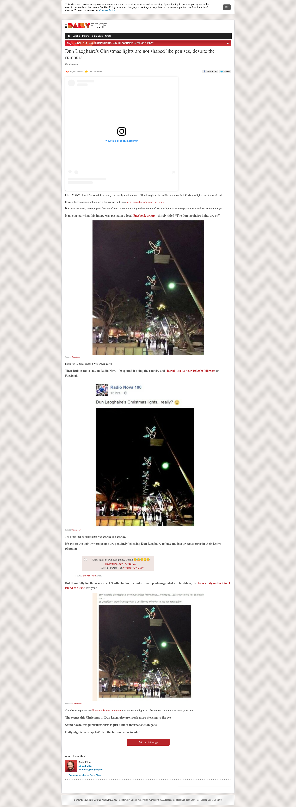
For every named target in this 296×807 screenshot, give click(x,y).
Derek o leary (89, 576)
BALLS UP (82, 43)
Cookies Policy (107, 10)
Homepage (68, 36)
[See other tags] (228, 43)
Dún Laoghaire (124, 43)
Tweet (227, 71)
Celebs (76, 36)
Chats (108, 36)
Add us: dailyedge (148, 742)
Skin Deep (97, 36)
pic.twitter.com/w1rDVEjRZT (121, 563)
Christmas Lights (101, 43)
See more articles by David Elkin (85, 775)
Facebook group (144, 215)
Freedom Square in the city (106, 710)
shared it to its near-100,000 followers (190, 370)
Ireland (86, 36)
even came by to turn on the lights (145, 201)
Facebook (76, 357)
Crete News (77, 704)
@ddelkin (87, 766)
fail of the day (145, 43)
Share (211, 71)
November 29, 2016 (133, 567)
